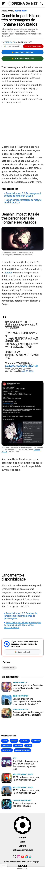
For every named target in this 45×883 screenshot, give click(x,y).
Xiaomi (28, 745)
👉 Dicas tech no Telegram (22, 52)
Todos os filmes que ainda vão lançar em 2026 (24, 804)
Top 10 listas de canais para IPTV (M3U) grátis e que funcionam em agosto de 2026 (25, 765)
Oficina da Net (7, 11)
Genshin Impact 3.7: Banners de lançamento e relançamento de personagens (20, 616)
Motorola (24, 741)
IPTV (14, 758)
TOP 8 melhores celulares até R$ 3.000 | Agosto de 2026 (26, 778)
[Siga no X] (14, 856)
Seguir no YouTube (35, 46)
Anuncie (22, 837)
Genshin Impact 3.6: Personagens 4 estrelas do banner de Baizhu (22, 194)
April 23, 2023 (27, 371)
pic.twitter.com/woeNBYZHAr (21, 365)
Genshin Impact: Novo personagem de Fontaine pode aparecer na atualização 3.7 (22, 625)
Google (14, 741)
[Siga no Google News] (26, 856)
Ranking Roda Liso (22, 750)
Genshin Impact (21, 11)
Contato (22, 845)
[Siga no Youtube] (22, 856)
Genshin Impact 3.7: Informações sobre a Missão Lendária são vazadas (28, 688)
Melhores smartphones (23, 774)
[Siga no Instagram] (18, 856)
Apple (4, 741)
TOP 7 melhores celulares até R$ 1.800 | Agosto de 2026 (26, 791)
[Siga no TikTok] (30, 856)
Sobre (22, 841)
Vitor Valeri (9, 42)
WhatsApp (6, 745)
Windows (18, 745)
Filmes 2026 (6, 750)
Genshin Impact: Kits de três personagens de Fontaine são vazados (21, 20)
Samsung (36, 741)
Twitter (8, 272)
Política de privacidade (22, 850)
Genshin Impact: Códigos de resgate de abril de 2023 (23, 201)
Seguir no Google (13, 46)
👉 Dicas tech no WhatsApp (22, 59)
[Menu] (4, 3)
